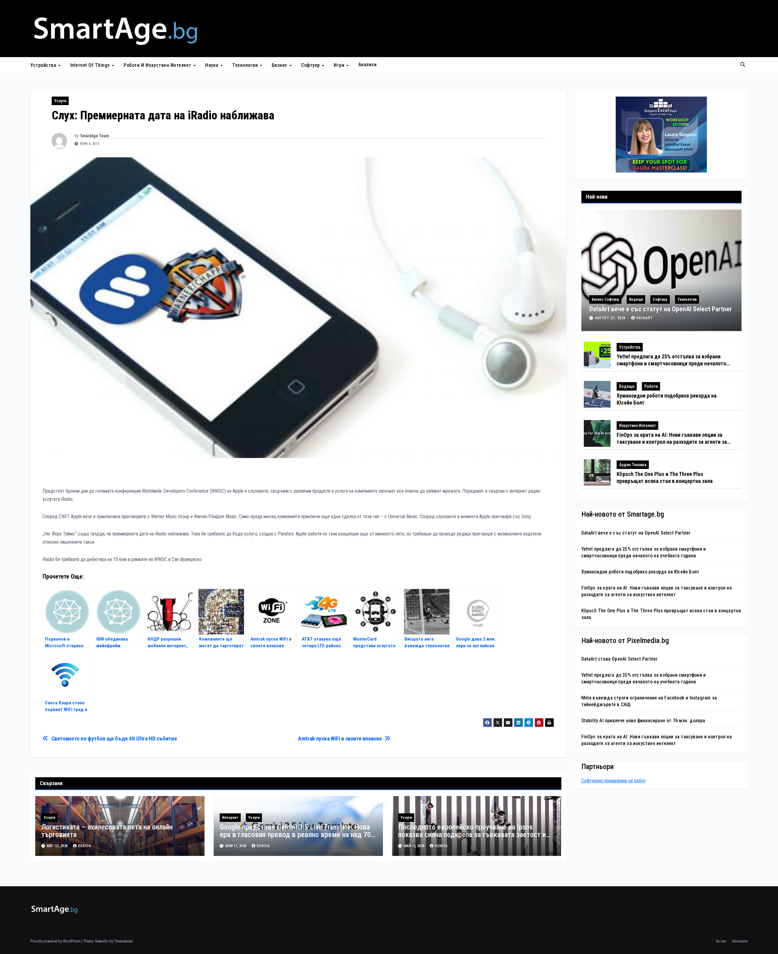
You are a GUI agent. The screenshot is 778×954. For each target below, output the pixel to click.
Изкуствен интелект (637, 425)
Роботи (651, 386)
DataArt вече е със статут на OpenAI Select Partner (660, 309)
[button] (742, 64)
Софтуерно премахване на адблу (613, 781)
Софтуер (311, 65)
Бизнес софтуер (605, 299)
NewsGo (101, 941)
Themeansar (123, 941)
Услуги (60, 100)
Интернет (230, 818)
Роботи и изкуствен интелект (158, 65)
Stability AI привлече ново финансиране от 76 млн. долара (643, 720)
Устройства (44, 65)
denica (84, 846)
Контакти (740, 941)
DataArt (644, 318)
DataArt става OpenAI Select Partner (619, 659)
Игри (340, 65)
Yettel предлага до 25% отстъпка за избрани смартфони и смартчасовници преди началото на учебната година (671, 363)
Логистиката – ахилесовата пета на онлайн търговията (107, 831)
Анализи (367, 64)
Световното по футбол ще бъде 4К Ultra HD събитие (114, 738)
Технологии (245, 65)
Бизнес (280, 65)
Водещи (636, 299)
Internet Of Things (91, 65)
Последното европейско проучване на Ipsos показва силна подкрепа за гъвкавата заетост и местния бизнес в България (472, 834)
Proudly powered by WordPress (55, 941)
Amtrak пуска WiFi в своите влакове (340, 738)
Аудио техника (632, 464)
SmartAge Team (94, 135)
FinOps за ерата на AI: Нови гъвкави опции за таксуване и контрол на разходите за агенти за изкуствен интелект (672, 442)
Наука (212, 65)
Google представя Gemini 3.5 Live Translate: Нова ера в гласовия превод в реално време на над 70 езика (295, 834)
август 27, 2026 (611, 318)
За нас (721, 941)
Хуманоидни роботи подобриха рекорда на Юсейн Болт (640, 571)
